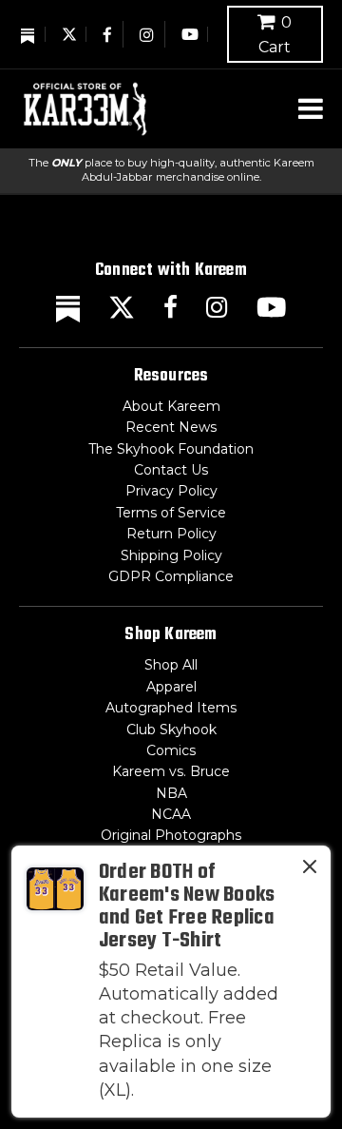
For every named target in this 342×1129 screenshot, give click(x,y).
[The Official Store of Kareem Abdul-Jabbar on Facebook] (108, 35)
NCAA (171, 814)
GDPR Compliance (171, 576)
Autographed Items (171, 707)
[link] (171, 982)
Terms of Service (171, 512)
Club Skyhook (171, 729)
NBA (171, 793)
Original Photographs (171, 835)
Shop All (171, 664)
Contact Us (171, 469)
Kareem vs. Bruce (171, 771)
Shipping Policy (171, 555)
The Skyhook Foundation (171, 448)
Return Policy (171, 533)
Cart (275, 34)
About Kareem (171, 406)
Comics (171, 750)
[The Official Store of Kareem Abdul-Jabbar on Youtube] (190, 34)
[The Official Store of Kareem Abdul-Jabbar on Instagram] (148, 35)
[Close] (309, 870)
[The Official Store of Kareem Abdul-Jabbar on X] (69, 34)
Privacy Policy (171, 490)
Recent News (171, 427)
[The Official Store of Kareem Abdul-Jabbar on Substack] (28, 34)
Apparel (171, 686)
